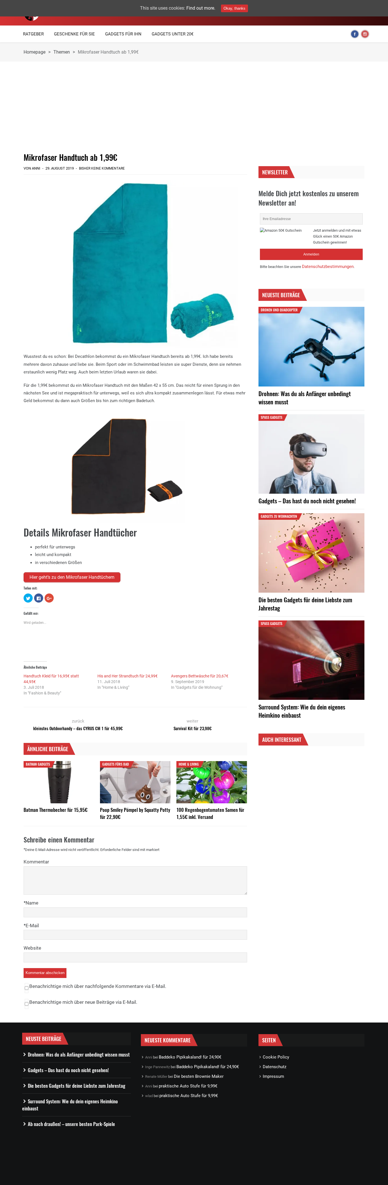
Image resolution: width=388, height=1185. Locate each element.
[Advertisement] (135, 107)
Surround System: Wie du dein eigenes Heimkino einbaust (301, 711)
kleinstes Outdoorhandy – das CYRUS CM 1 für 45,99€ (78, 728)
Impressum (273, 1076)
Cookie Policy (276, 1057)
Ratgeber (33, 34)
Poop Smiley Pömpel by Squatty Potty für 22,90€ (135, 813)
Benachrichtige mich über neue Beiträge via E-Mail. (83, 1002)
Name (32, 903)
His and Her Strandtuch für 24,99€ (127, 676)
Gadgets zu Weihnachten (279, 516)
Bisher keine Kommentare (102, 168)
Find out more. (200, 8)
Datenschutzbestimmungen (328, 266)
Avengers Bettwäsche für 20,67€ (199, 676)
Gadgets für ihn (123, 34)
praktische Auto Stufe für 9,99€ (188, 1086)
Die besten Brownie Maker (199, 1076)
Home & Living (189, 764)
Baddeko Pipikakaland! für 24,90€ (190, 1057)
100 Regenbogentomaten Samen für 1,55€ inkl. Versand (210, 813)
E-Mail (32, 925)
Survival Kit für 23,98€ (193, 728)
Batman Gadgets (38, 764)
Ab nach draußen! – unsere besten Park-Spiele (71, 1123)
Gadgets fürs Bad (115, 764)
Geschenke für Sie (74, 34)
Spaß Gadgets (271, 417)
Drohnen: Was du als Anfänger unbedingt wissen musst (304, 397)
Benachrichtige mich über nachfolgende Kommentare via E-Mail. (97, 986)
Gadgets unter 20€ (172, 34)
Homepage (34, 52)
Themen (61, 52)
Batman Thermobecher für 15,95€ (55, 809)
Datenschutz (274, 1066)
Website (32, 948)
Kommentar (36, 862)
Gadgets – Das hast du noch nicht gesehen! (307, 501)
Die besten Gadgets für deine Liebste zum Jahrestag (305, 603)
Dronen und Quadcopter (279, 309)
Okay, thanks (234, 8)
